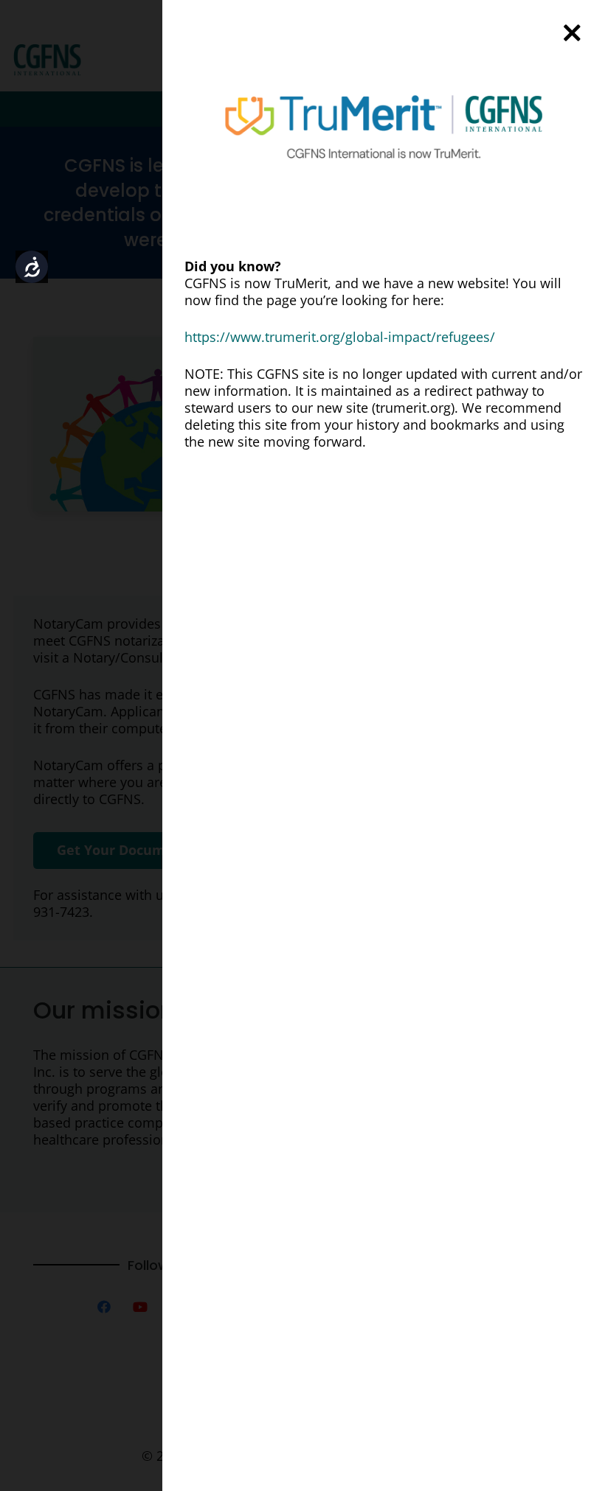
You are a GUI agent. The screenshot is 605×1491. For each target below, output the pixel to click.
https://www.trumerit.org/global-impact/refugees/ (339, 337)
